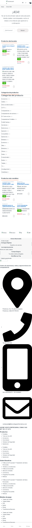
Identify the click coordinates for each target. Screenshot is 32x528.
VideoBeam (4, 172)
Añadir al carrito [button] (13, 54)
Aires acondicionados (7, 104)
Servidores (4, 125)
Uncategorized (5, 169)
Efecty (4, 507)
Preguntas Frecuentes (8, 474)
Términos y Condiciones (9, 466)
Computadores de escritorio (8, 113)
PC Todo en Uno (5, 116)
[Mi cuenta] (26, 2)
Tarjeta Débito (6, 501)
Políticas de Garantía (8, 468)
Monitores (4, 148)
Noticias (5, 476)
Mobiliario (4, 139)
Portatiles (5, 434)
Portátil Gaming (5, 122)
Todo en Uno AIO (7, 436)
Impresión (4, 131)
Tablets (3, 163)
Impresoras (4, 136)
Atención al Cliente (7, 470)
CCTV (3, 107)
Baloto (4, 505)
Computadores (5, 110)
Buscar (23, 2)
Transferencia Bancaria (9, 509)
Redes (3, 160)
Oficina (3, 151)
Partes (3, 154)
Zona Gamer (6, 440)
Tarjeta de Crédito (7, 499)
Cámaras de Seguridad (9, 442)
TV (2, 166)
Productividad (5, 157)
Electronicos (4, 128)
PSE (4, 503)
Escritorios (4, 142)
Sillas (2, 145)
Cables (3, 101)
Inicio (2, 6)
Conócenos (6, 472)
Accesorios (4, 99)
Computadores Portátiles (8, 44)
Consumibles (4, 134)
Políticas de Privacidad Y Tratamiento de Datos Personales (15, 463)
